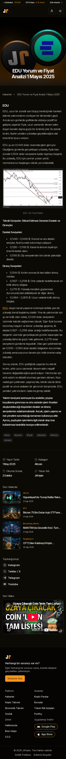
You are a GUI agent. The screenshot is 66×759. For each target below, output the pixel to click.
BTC (25, 508)
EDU (5, 308)
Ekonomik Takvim (14, 708)
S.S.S (7, 736)
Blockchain (27, 523)
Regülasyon (28, 539)
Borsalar (38, 702)
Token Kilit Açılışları (44, 708)
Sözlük (8, 713)
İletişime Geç (15, 678)
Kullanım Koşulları (42, 754)
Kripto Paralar (41, 696)
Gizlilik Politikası (23, 754)
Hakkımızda (11, 725)
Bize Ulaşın (11, 731)
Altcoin (38, 464)
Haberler (7, 94)
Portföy (38, 713)
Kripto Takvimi (12, 702)
